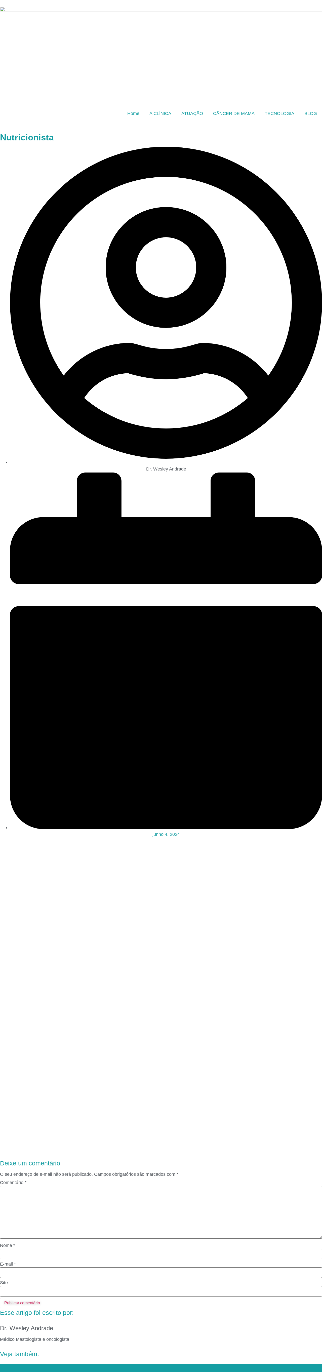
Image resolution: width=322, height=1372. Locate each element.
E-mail (8, 1264)
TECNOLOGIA (279, 113)
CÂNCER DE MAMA (234, 113)
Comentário (13, 1182)
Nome (7, 1245)
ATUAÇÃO (192, 113)
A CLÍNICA (160, 113)
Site (4, 1282)
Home (133, 113)
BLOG (310, 113)
